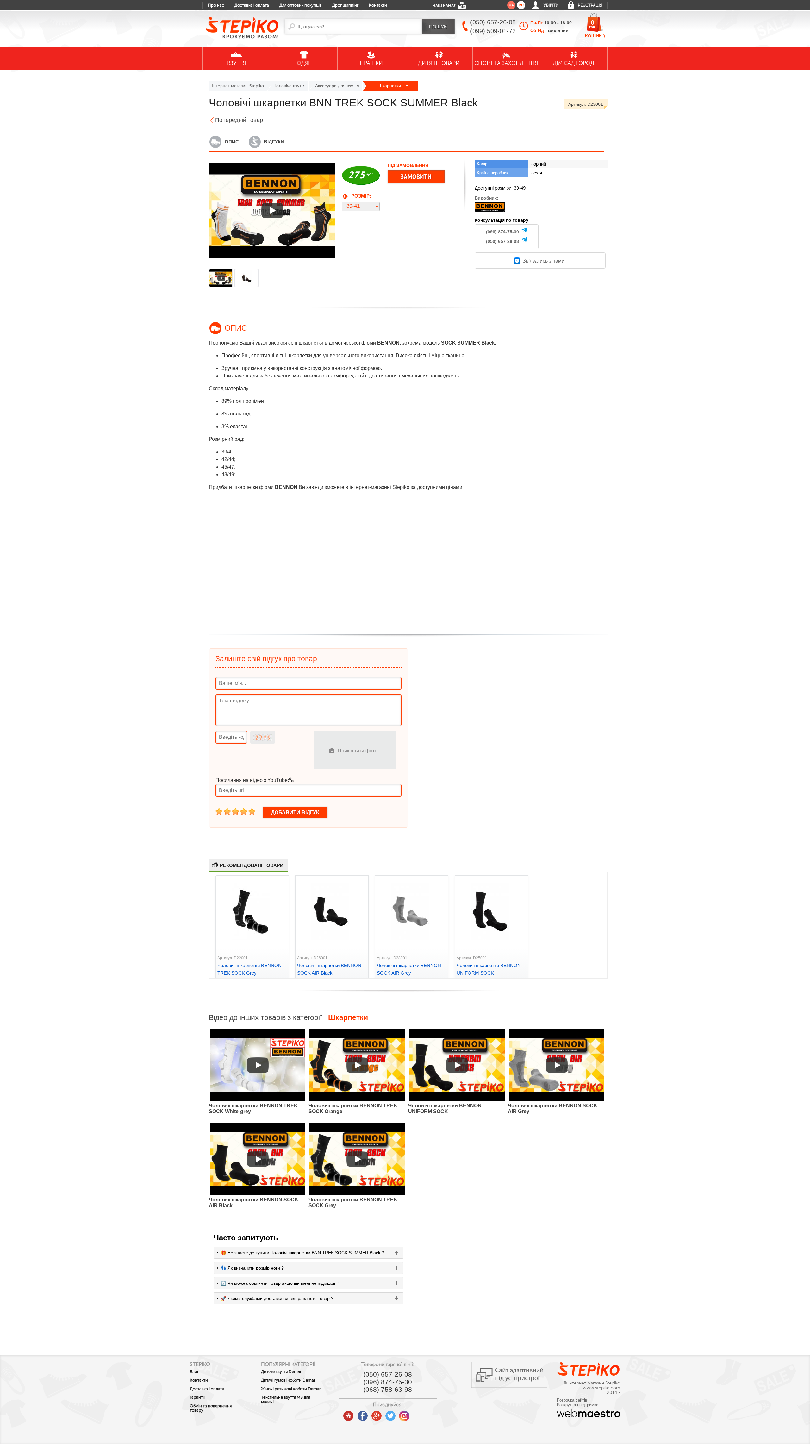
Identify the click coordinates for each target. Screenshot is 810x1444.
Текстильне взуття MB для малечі (285, 1399)
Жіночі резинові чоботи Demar (291, 1389)
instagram (404, 1413)
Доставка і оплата (251, 5)
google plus (376, 1416)
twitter (390, 1413)
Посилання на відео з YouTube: (252, 780)
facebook (362, 1413)
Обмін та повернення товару (211, 1408)
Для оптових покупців (300, 5)
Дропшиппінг (345, 5)
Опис (232, 141)
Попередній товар (239, 120)
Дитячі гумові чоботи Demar (288, 1380)
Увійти (551, 5)
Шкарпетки (390, 85)
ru (521, 5)
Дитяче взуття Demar (281, 1372)
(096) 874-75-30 (502, 231)
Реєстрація (590, 5)
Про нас (216, 5)
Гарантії (197, 1397)
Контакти (378, 5)
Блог (194, 1372)
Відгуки (274, 141)
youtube (348, 1413)
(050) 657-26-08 (502, 241)
